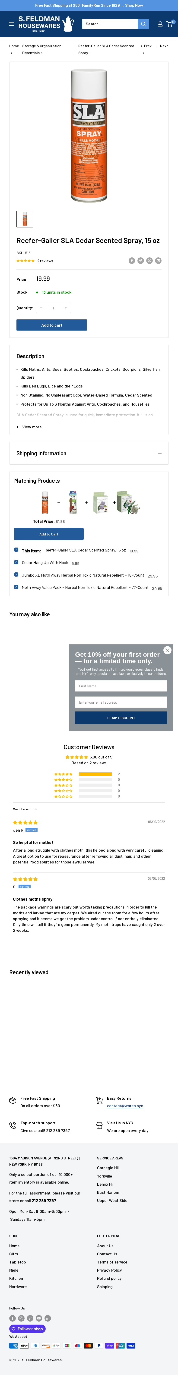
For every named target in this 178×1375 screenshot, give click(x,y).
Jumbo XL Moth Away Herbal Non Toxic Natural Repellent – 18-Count (83, 575)
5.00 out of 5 (101, 756)
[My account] (160, 23)
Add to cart (51, 325)
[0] (169, 24)
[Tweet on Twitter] (149, 260)
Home (14, 45)
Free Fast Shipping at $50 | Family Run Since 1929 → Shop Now (89, 5)
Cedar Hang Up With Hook (45, 562)
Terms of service (112, 1261)
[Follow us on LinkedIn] (47, 1318)
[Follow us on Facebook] (12, 1318)
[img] (25, 822)
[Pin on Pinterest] (140, 260)
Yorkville (104, 1175)
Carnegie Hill (108, 1167)
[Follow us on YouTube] (39, 1318)
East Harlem (108, 1192)
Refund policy (109, 1278)
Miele (14, 1270)
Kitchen (16, 1278)
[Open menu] (11, 24)
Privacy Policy (109, 1270)
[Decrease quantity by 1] (41, 308)
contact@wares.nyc (125, 1105)
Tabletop (17, 1261)
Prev (148, 45)
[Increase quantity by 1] (66, 308)
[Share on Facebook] (132, 260)
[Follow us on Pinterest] (30, 1318)
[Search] (143, 24)
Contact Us (107, 1253)
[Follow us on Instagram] (21, 1318)
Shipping (105, 1286)
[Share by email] (158, 260)
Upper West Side (112, 1200)
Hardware (18, 1286)
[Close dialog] (167, 650)
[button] (63, 774)
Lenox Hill (105, 1184)
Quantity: (24, 307)
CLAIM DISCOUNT (121, 717)
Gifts (13, 1253)
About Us (105, 1245)
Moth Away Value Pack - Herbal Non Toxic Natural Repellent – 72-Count (85, 587)
